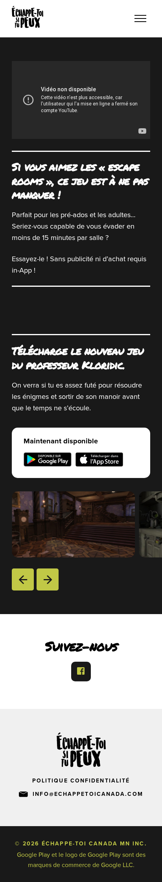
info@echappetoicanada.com (88, 794)
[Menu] (140, 19)
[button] (23, 579)
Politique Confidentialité (81, 780)
